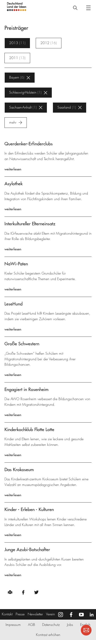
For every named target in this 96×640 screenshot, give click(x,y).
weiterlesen (12, 169)
